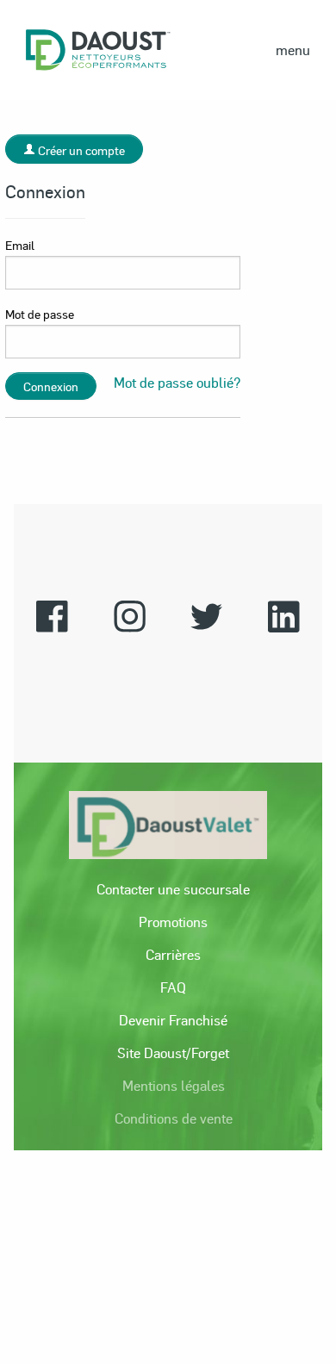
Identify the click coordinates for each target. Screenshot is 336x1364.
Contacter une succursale (173, 889)
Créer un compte (80, 150)
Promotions (173, 921)
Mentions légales (173, 1085)
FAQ (173, 987)
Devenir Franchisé (173, 1020)
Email (19, 244)
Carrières (173, 954)
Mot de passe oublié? (177, 382)
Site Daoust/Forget (173, 1052)
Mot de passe (39, 313)
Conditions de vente (174, 1118)
